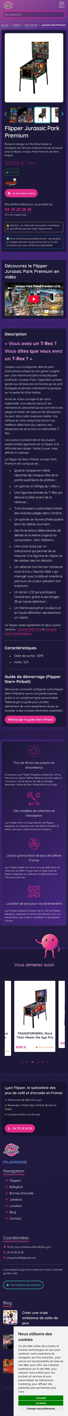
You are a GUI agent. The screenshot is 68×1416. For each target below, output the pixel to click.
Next (62, 114)
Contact (15, 1218)
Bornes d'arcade (21, 1193)
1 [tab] (22, 1062)
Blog (12, 1212)
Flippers (15, 1180)
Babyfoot (16, 1187)
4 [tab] (38, 1062)
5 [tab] (42, 1062)
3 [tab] (32, 1062)
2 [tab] (27, 1062)
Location (15, 1206)
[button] (62, 5)
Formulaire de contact (26, 1285)
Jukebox (15, 1199)
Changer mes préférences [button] (41, 1408)
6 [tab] (47, 1062)
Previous (5, 114)
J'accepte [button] (41, 1398)
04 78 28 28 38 (18, 209)
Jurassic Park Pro (29, 629)
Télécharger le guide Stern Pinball (30, 719)
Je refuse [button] (41, 1403)
